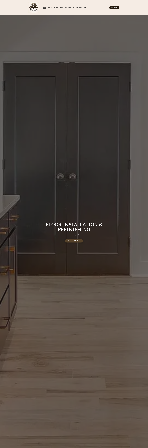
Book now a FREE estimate (74, 240)
